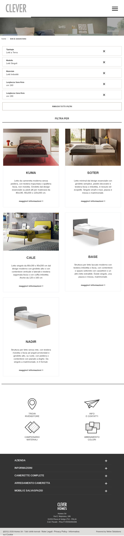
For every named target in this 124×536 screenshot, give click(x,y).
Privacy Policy (60, 531)
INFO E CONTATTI (92, 415)
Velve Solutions (113, 531)
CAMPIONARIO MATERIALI (32, 438)
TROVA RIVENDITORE (32, 415)
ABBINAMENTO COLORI (92, 438)
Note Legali (47, 531)
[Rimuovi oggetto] (104, 51)
